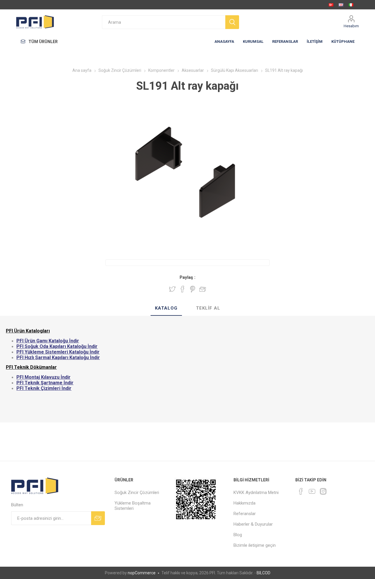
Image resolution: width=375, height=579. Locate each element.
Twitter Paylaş (172, 289)
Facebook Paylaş (182, 289)
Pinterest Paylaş (193, 289)
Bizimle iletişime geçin (254, 545)
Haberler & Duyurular (253, 524)
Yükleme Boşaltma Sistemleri (133, 505)
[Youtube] (312, 491)
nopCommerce (142, 572)
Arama (232, 22)
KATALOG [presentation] (166, 308)
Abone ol (98, 518)
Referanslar (244, 513)
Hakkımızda (244, 503)
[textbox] (163, 22)
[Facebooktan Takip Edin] (301, 491)
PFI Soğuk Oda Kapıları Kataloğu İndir (57, 346)
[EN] (341, 4)
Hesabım (351, 26)
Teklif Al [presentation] (208, 308)
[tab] (166, 308)
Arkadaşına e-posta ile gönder (203, 289)
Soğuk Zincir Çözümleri (137, 492)
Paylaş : (187, 277)
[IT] (351, 4)
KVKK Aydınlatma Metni (256, 492)
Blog (237, 534)
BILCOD (263, 572)
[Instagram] (323, 491)
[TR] (331, 4)
